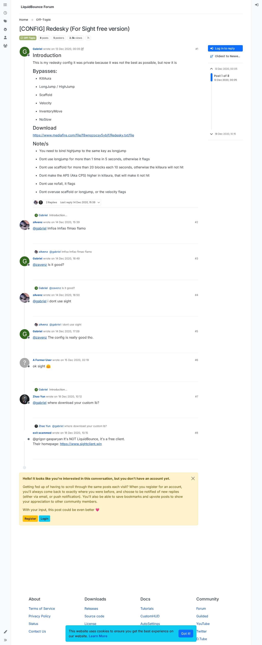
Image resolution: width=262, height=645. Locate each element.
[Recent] (5, 13)
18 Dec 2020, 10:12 (70, 396)
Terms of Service (42, 608)
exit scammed (42, 432)
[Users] (5, 37)
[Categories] (5, 5)
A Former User (42, 360)
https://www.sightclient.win (81, 444)
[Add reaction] (179, 202)
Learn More (98, 636)
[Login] (256, 5)
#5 (196, 331)
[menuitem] (256, 5)
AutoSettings (150, 624)
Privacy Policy (40, 616)
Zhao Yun (39, 396)
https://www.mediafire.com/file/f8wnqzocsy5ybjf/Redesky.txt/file (83, 135)
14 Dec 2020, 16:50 (67, 295)
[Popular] (5, 29)
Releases (91, 608)
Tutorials (147, 608)
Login (44, 518)
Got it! (186, 633)
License (90, 624)
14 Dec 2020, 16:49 (67, 258)
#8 (196, 432)
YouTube (203, 624)
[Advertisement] (131, 562)
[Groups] (5, 46)
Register (30, 518)
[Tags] (5, 21)
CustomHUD (150, 616)
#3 (196, 258)
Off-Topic (29, 37)
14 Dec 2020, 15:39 (67, 222)
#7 (196, 396)
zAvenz (37, 222)
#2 (196, 222)
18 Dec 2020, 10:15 (76, 432)
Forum (201, 608)
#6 (196, 360)
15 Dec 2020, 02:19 (77, 360)
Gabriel (37, 48)
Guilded (202, 616)
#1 (196, 48)
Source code (94, 616)
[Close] (193, 478)
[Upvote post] (187, 202)
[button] (5, 632)
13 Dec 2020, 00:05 (67, 48)
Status (33, 624)
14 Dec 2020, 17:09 (67, 331)
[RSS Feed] (88, 38)
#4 (196, 295)
